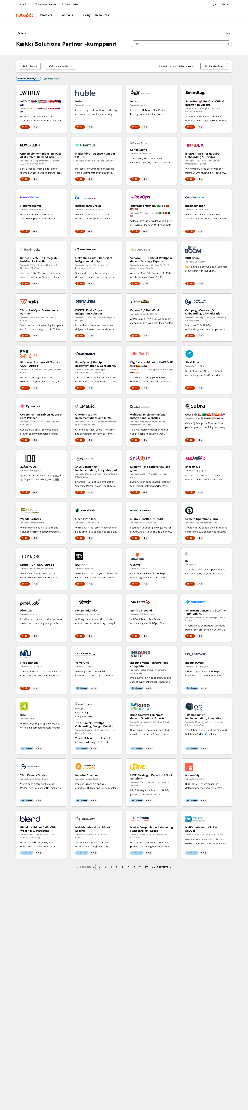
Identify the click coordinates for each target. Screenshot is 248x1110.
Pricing (86, 15)
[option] (29, 66)
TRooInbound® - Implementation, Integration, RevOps (204, 716)
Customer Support (47, 4)
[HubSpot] (24, 15)
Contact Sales (71, 4)
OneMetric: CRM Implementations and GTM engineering (92, 416)
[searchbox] (181, 43)
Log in (213, 4)
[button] (228, 33)
